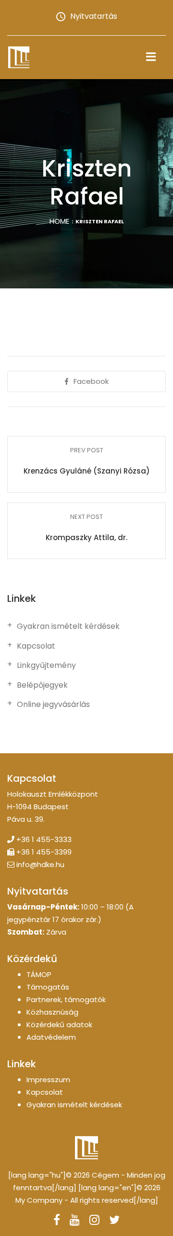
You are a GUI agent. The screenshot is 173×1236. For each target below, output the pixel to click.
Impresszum (48, 1079)
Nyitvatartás (93, 16)
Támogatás (47, 987)
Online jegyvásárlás (53, 704)
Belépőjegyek (42, 685)
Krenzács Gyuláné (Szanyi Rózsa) (87, 471)
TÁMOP (38, 974)
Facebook (91, 381)
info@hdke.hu (40, 864)
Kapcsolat (36, 646)
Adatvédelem (51, 1037)
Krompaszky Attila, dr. (86, 537)
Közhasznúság (52, 1012)
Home (59, 221)
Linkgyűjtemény (46, 665)
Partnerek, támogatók (66, 999)
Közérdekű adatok (59, 1024)
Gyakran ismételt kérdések (68, 626)
